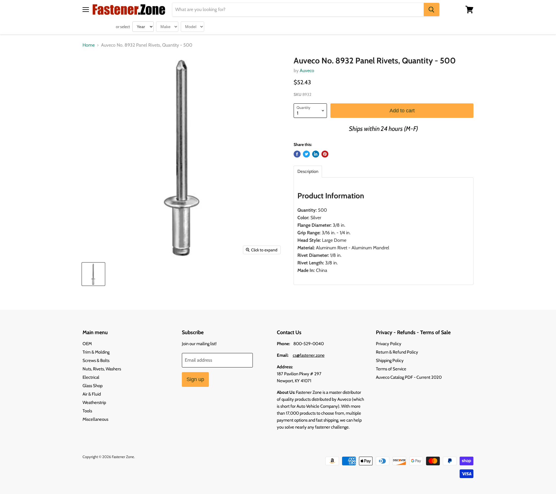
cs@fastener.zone (309, 355)
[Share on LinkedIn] (315, 154)
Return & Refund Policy (397, 352)
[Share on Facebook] (297, 154)
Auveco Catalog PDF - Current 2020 (409, 377)
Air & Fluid (92, 394)
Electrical (91, 377)
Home (89, 45)
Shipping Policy (390, 360)
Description (307, 171)
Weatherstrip (94, 402)
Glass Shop (93, 385)
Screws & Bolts (96, 360)
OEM (87, 343)
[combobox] (298, 9)
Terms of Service (391, 369)
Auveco (307, 70)
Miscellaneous (95, 419)
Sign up (195, 379)
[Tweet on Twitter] (306, 154)
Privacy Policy (388, 343)
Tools (87, 411)
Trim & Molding (96, 352)
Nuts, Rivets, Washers (102, 369)
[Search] (431, 9)
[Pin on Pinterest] (324, 154)
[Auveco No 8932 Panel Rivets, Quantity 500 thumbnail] (93, 274)
